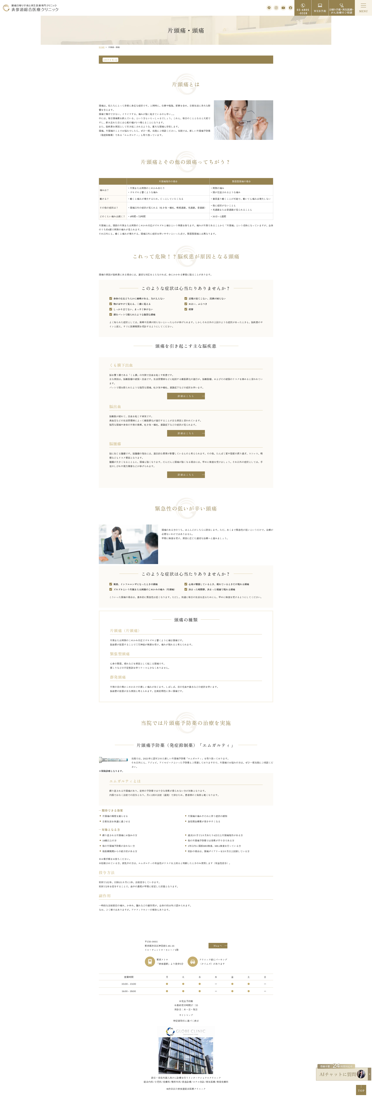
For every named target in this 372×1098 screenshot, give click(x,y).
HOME (102, 47)
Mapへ (218, 945)
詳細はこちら (186, 396)
